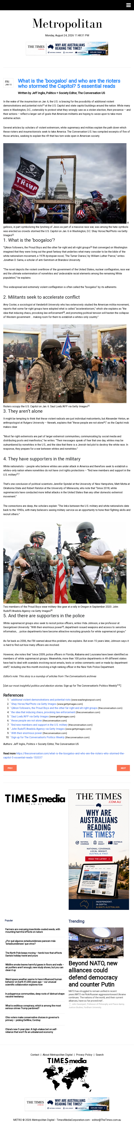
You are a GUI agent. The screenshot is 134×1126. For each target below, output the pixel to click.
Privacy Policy (84, 1054)
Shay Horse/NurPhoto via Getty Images (33, 704)
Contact (35, 1054)
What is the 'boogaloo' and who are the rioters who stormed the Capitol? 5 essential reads (69, 83)
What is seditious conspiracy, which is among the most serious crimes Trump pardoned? (33, 1007)
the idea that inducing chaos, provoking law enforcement (43, 712)
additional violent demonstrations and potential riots (41, 699)
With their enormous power (46, 627)
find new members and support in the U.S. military (39, 724)
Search (100, 1054)
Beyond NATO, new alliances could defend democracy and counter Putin (93, 974)
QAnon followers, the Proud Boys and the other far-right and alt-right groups (47, 247)
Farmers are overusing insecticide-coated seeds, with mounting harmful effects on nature (32, 930)
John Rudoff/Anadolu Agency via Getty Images (38, 728)
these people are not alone (88, 422)
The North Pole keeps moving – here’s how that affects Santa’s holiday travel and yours (33, 954)
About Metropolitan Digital (58, 1054)
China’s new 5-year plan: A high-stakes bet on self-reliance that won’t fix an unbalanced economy (31, 1030)
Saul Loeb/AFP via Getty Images (69, 406)
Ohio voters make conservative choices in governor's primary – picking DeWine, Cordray (32, 1018)
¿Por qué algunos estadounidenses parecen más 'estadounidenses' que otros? (30, 942)
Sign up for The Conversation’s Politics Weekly (90, 685)
